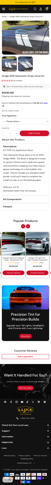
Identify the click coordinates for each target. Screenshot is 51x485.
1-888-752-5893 (27, 418)
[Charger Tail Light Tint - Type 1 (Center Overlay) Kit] (37, 244)
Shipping (6, 96)
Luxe (4, 448)
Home (4, 16)
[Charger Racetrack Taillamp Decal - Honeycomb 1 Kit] (13, 244)
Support (6, 431)
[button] (3, 9)
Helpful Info (7, 442)
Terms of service (40, 455)
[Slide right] (28, 226)
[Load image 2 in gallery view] (25, 63)
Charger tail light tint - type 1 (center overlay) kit (37, 259)
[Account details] (40, 9)
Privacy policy (24, 455)
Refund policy (9, 455)
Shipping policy (27, 459)
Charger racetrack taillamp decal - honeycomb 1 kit (13, 259)
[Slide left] (23, 226)
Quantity (5, 128)
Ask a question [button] (25, 356)
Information (7, 436)
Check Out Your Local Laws (15, 425)
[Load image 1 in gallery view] (9, 63)
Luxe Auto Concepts (20, 469)
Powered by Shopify (39, 469)
